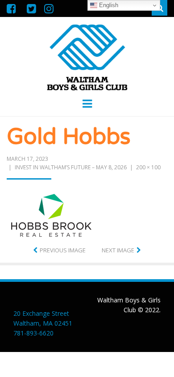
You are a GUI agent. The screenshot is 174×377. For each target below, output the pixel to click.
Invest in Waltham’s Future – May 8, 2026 (71, 167)
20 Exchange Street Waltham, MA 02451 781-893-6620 (42, 323)
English (107, 5)
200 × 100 (148, 167)
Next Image (118, 250)
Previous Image (63, 250)
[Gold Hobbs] (51, 214)
